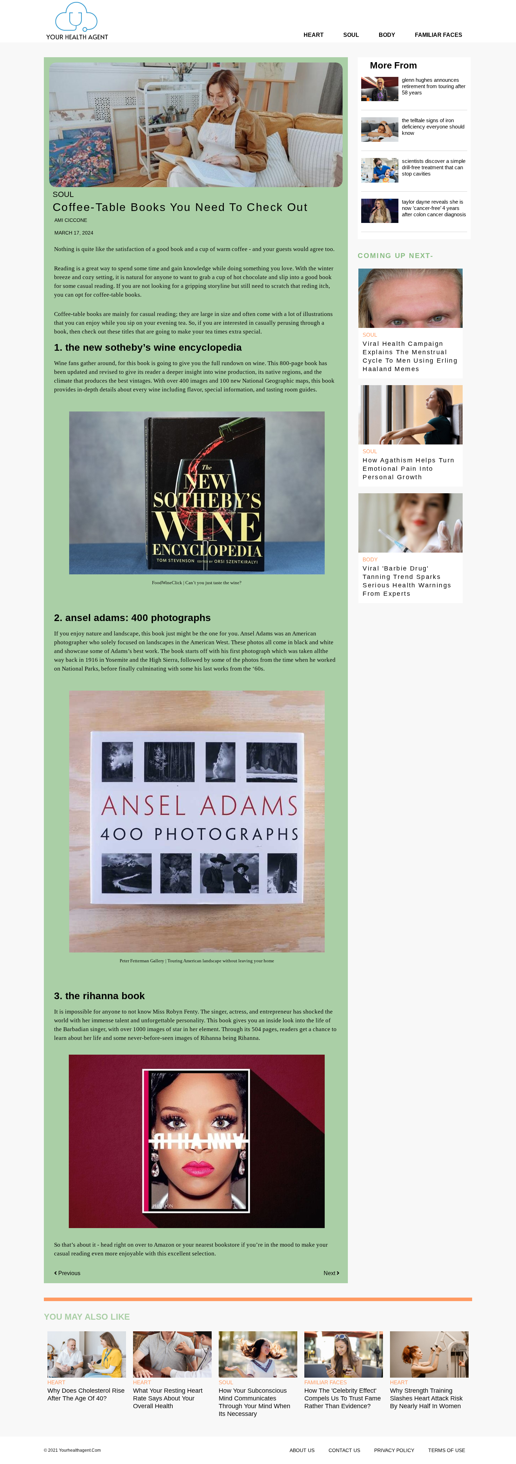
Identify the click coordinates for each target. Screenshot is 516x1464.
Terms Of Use (446, 1450)
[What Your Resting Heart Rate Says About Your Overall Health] (172, 1354)
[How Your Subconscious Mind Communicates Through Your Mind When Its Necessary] (258, 1354)
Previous (69, 1273)
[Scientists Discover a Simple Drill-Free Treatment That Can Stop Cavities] (379, 170)
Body (387, 35)
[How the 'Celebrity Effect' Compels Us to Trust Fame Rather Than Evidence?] (343, 1354)
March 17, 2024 (73, 233)
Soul (351, 35)
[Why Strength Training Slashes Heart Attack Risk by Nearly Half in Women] (429, 1354)
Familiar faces (438, 35)
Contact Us (344, 1450)
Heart (314, 35)
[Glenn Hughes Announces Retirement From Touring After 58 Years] (379, 89)
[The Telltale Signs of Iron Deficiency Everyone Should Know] (379, 129)
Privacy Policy (394, 1450)
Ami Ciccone (70, 220)
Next (330, 1273)
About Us (302, 1450)
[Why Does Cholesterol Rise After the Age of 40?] (86, 1354)
